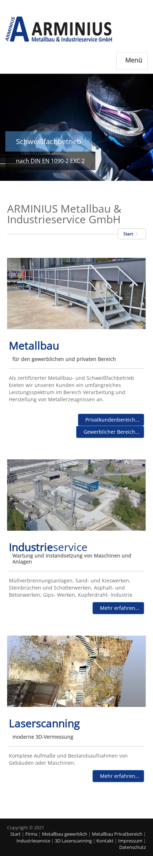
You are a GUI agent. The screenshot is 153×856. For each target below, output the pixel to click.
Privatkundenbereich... (111, 419)
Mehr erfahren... (118, 608)
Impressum (130, 840)
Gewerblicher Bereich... (110, 431)
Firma (31, 834)
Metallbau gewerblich (64, 834)
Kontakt (105, 840)
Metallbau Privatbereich (117, 834)
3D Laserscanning (73, 840)
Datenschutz (132, 847)
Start (128, 234)
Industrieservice (33, 840)
